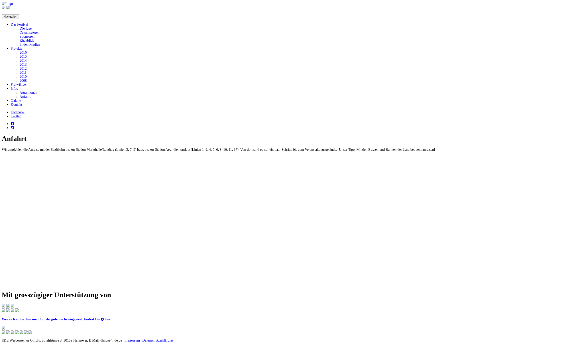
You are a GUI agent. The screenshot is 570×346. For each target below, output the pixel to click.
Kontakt (16, 104)
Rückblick (27, 40)
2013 (23, 64)
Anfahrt (25, 96)
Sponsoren (27, 36)
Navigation (10, 16)
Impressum (132, 340)
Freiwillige (18, 84)
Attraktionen (28, 92)
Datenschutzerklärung (157, 340)
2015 (23, 56)
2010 (23, 76)
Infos (14, 88)
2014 (23, 60)
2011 (23, 72)
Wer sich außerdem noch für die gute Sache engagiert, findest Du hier (56, 319)
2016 (23, 52)
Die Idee (26, 28)
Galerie (16, 100)
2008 (23, 80)
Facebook (17, 112)
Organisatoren (29, 32)
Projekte (16, 48)
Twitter (16, 116)
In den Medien (30, 44)
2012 (23, 68)
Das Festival (19, 24)
